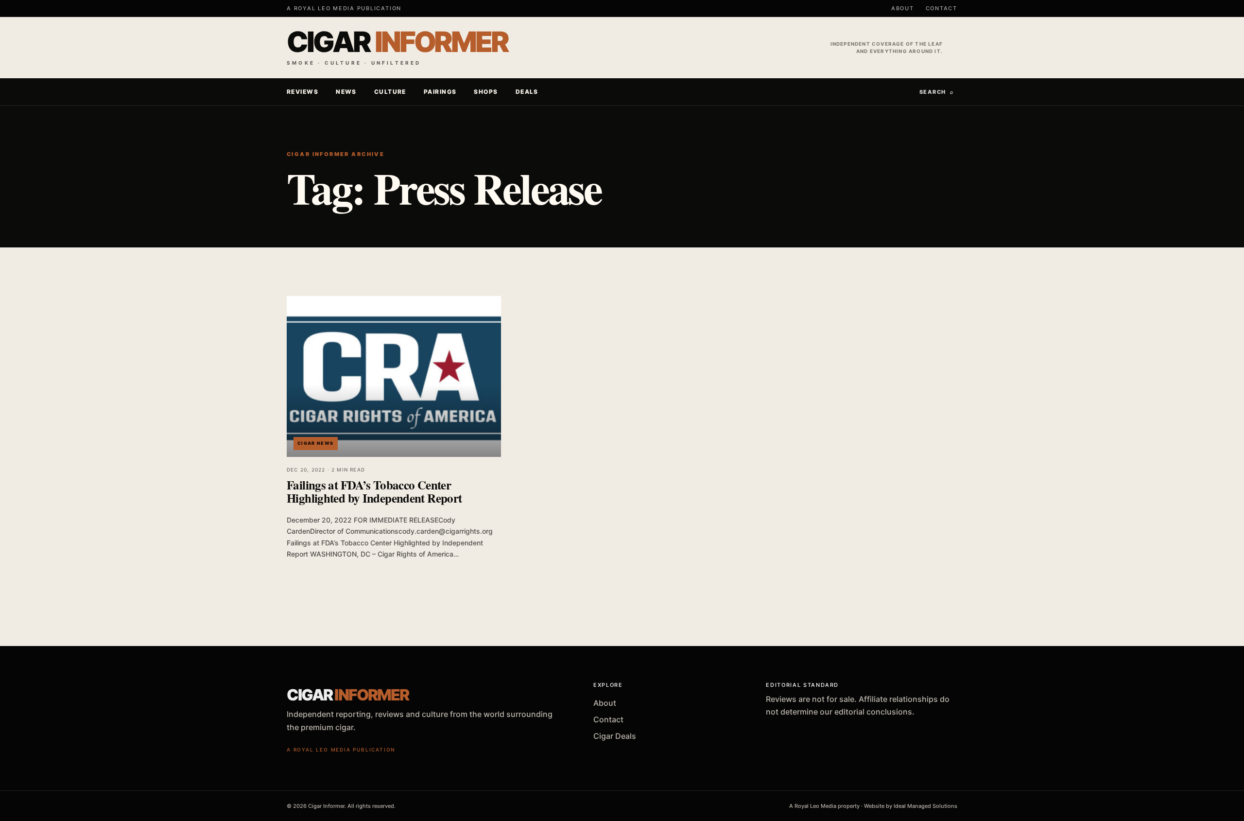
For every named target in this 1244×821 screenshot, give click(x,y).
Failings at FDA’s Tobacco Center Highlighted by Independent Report (374, 491)
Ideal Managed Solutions (925, 806)
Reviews (302, 91)
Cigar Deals (614, 736)
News (346, 91)
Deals (527, 91)
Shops (486, 91)
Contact (941, 8)
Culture (390, 91)
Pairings (440, 91)
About (902, 8)
